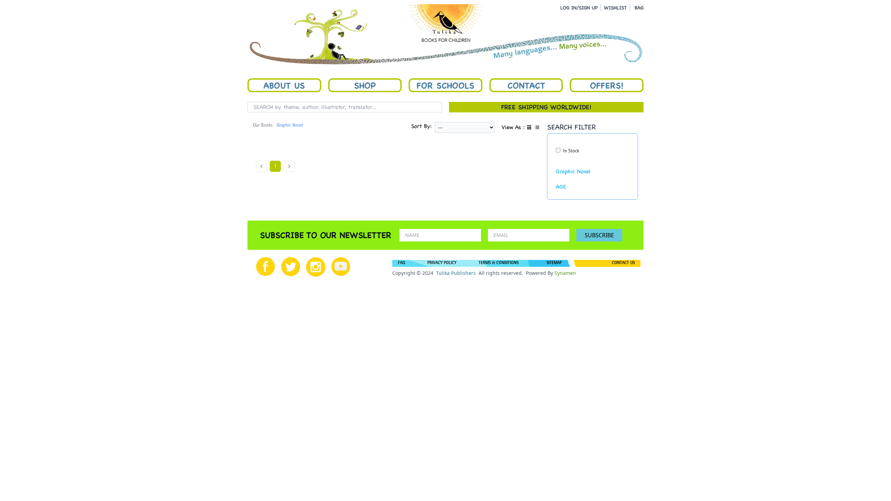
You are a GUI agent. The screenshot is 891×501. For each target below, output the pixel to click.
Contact (526, 85)
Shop (365, 85)
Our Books (263, 125)
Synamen (565, 273)
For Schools (445, 85)
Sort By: (421, 126)
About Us (284, 85)
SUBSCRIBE (599, 235)
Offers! (606, 85)
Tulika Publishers (456, 273)
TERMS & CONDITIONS (499, 263)
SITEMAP (554, 263)
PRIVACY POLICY (441, 263)
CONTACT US (623, 263)
